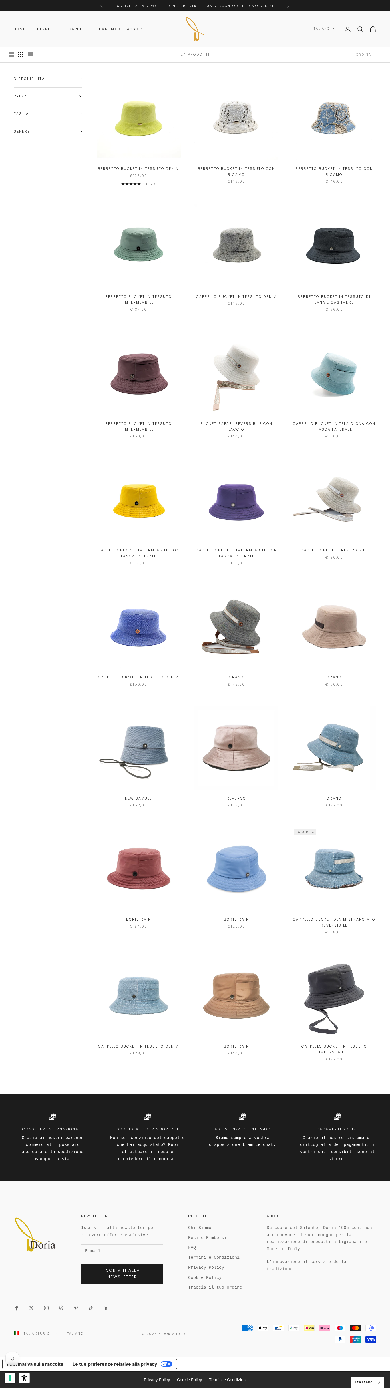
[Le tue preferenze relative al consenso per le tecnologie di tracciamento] (10, 1378)
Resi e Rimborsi (207, 1238)
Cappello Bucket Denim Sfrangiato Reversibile (334, 922)
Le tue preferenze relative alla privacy (115, 1364)
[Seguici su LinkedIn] (105, 1308)
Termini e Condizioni (214, 1257)
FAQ (192, 1247)
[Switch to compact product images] (30, 54)
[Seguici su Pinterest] (76, 1308)
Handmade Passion (121, 29)
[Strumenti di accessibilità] (24, 1378)
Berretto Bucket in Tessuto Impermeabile (138, 299)
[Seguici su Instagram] (46, 1308)
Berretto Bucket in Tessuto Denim (138, 168)
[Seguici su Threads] (61, 1308)
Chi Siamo (199, 1228)
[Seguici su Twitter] (31, 1308)
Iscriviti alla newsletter (122, 1273)
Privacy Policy (206, 1267)
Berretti (47, 29)
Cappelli (78, 29)
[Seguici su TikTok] (91, 1308)
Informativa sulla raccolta (35, 1364)
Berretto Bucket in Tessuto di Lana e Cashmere (334, 299)
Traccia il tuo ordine (215, 1287)
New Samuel (138, 798)
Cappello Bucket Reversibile (334, 550)
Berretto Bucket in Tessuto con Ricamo (236, 171)
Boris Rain (138, 919)
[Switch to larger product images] (11, 54)
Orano (236, 677)
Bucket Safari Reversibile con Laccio (236, 426)
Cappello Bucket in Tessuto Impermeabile (334, 1049)
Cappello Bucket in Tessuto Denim (236, 296)
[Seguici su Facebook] (16, 1308)
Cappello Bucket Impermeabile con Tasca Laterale (138, 553)
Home (20, 29)
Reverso (236, 798)
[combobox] (367, 1382)
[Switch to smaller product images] (20, 54)
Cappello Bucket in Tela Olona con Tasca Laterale (334, 426)
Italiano (321, 28)
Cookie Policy (205, 1277)
